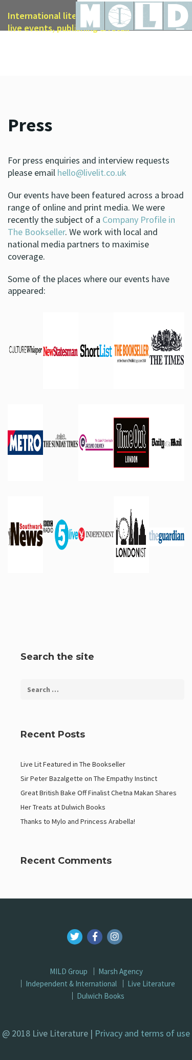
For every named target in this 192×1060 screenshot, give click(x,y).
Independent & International (71, 983)
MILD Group (69, 971)
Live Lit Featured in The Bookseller (72, 764)
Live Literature (151, 983)
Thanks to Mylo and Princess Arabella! (77, 821)
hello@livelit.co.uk (91, 172)
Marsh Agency (120, 971)
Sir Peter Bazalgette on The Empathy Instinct (88, 778)
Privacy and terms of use (142, 1033)
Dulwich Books (100, 996)
